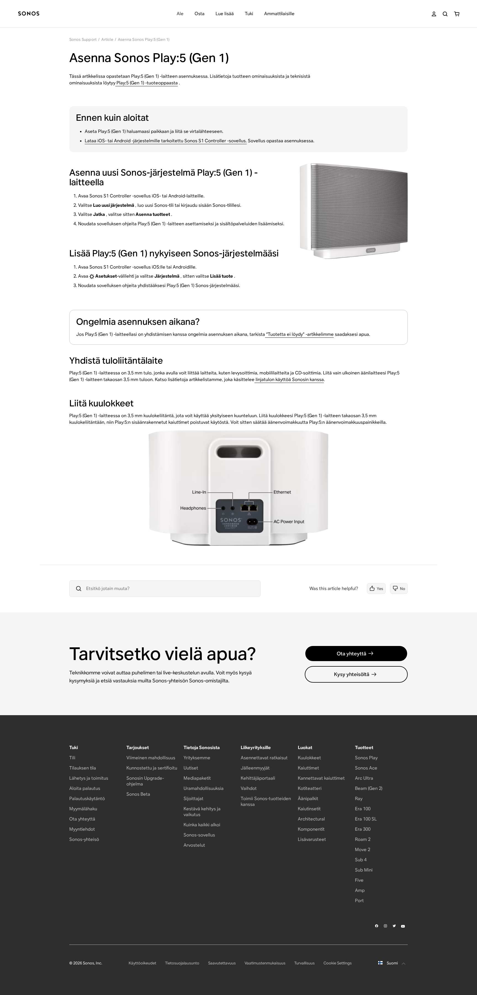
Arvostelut (194, 845)
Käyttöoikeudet (142, 963)
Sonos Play (366, 758)
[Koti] (29, 14)
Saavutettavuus (222, 963)
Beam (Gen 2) (368, 788)
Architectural (311, 819)
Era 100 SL (366, 819)
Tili (72, 758)
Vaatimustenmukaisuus (265, 963)
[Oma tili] (434, 14)
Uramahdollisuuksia (204, 788)
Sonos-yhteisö (84, 839)
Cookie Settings (338, 963)
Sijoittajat (193, 798)
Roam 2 (362, 839)
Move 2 (362, 849)
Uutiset (191, 768)
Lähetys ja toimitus (88, 778)
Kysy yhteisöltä (351, 674)
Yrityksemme (197, 758)
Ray (358, 798)
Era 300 (362, 829)
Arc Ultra (364, 778)
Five (359, 880)
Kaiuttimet (308, 768)
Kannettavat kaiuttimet (321, 778)
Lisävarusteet (312, 839)
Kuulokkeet (309, 758)
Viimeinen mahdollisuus (150, 758)
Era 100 (362, 809)
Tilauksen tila (82, 768)
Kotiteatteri (310, 788)
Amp (360, 890)
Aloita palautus (84, 788)
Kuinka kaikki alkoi (202, 825)
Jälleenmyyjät (255, 768)
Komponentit (311, 829)
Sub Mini (364, 870)
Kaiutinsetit (309, 809)
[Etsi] (445, 14)
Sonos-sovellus (199, 835)
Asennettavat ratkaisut (264, 758)
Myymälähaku (83, 809)
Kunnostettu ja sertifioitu (151, 768)
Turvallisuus (304, 963)
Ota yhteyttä (351, 653)
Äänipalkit (308, 798)
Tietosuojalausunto (182, 963)
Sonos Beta (138, 794)
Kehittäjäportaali (258, 778)
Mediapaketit (197, 778)
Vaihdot (249, 788)
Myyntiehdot (82, 829)
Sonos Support (83, 39)
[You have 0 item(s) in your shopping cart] (456, 14)
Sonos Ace (366, 768)
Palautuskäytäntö (87, 798)
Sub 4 (361, 860)
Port (359, 900)
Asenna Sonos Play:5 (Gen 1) (143, 39)
